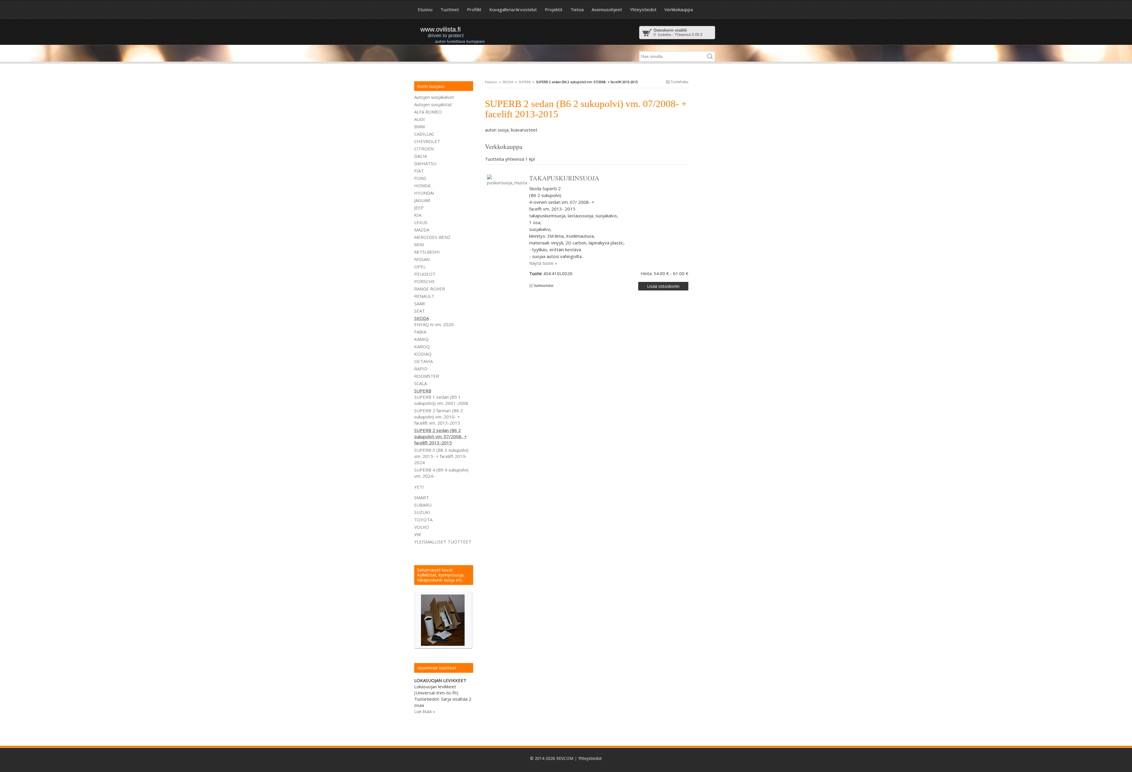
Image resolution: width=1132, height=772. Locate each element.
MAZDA (421, 230)
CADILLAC (424, 134)
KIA (417, 215)
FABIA (420, 332)
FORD (420, 178)
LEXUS (420, 222)
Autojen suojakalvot (434, 97)
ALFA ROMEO (428, 112)
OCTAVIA (423, 361)
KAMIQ (421, 339)
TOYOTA (423, 520)
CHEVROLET (427, 141)
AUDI (419, 119)
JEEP (419, 208)
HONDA (422, 185)
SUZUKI (422, 512)
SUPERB (525, 82)
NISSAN (422, 259)
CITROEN (424, 149)
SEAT (419, 311)
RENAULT (424, 296)
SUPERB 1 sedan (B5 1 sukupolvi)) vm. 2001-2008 (441, 400)
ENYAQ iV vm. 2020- (434, 324)
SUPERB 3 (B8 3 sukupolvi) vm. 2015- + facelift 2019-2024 (441, 456)
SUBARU (423, 505)
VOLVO (421, 527)
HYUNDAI (424, 193)
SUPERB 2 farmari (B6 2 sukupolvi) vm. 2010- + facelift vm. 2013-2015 (438, 417)
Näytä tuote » (543, 263)
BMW (419, 126)
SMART (421, 497)
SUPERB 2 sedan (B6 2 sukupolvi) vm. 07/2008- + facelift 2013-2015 (440, 436)
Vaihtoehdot (543, 286)
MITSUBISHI (427, 252)
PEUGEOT (424, 274)
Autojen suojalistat (433, 104)
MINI (419, 244)
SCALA (420, 383)
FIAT (419, 171)
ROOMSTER (426, 376)
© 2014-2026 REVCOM (551, 758)
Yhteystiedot (590, 758)
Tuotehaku (679, 81)
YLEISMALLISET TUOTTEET (442, 542)
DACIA (420, 156)
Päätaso (491, 82)
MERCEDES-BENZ (432, 237)
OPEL (420, 267)
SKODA (507, 82)
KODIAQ (423, 354)
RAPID (420, 369)
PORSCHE (424, 281)
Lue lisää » (424, 711)
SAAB (419, 303)
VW (417, 534)
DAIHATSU (425, 163)
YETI (419, 487)
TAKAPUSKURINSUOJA (564, 178)
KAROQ (422, 346)
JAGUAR (422, 200)
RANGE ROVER (429, 289)
